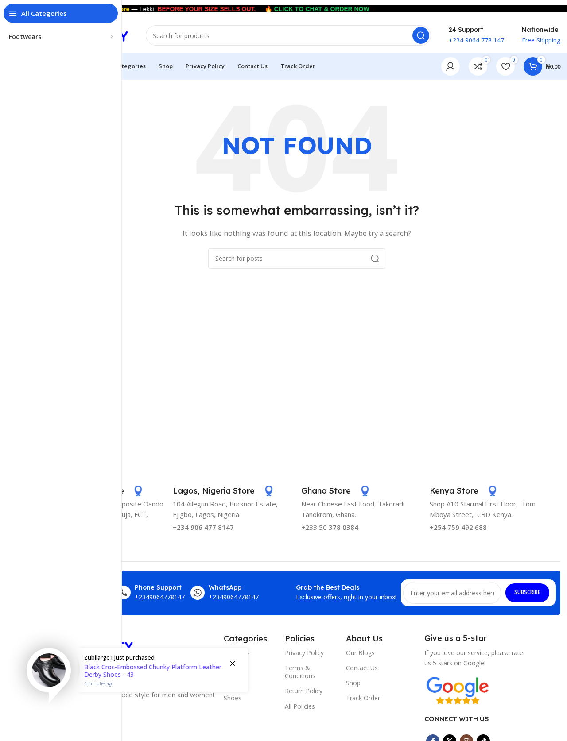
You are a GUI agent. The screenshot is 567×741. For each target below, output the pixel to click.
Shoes (232, 698)
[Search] (420, 35)
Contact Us (362, 668)
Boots (232, 683)
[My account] (450, 66)
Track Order (363, 698)
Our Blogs (360, 652)
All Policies (300, 706)
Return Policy (303, 691)
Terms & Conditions (300, 672)
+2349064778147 (160, 597)
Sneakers (237, 652)
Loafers (235, 668)
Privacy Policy (304, 652)
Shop (353, 683)
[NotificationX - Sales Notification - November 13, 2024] (137, 681)
